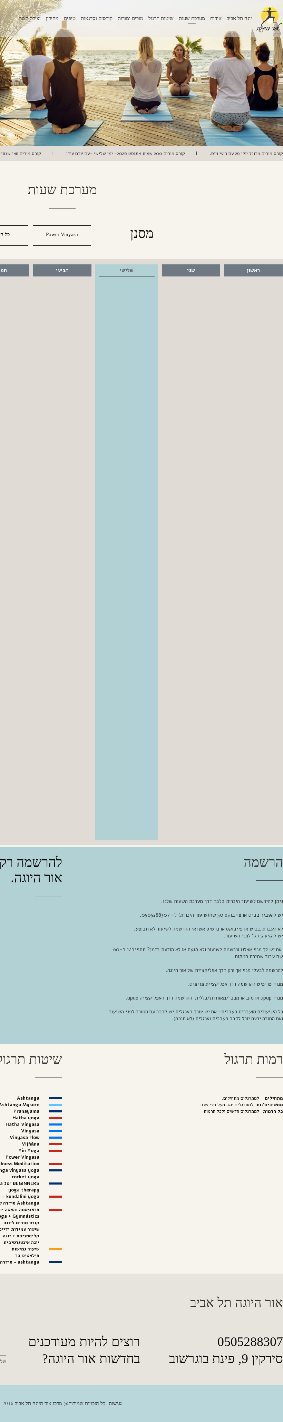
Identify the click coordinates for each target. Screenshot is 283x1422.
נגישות (115, 1403)
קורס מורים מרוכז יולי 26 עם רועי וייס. (245, 153)
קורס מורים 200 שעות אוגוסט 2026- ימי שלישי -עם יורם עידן (125, 153)
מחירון (52, 18)
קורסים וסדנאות (97, 18)
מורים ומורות (130, 18)
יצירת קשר (30, 18)
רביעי (62, 270)
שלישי (127, 270)
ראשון (253, 270)
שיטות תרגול (161, 18)
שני (191, 270)
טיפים (70, 18)
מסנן (142, 233)
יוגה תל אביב (239, 18)
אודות (216, 18)
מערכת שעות (192, 18)
